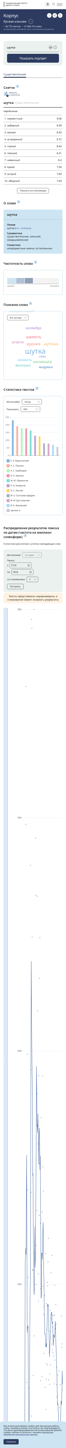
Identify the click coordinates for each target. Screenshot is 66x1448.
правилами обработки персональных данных (28, 1433)
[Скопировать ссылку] (54, 15)
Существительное (15, 74)
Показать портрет (33, 58)
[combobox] (18, 317)
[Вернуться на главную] (15, 4)
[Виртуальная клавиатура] (50, 47)
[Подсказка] (55, 47)
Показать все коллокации (33, 190)
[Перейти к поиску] (60, 15)
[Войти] (47, 4)
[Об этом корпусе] (49, 15)
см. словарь (23, 228)
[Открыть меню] (59, 4)
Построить (15, 586)
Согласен (11, 1441)
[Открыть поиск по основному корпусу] (53, 4)
